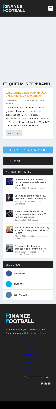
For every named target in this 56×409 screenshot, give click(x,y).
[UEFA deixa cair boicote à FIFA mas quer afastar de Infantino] (9, 197)
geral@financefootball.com (33, 333)
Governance (20, 204)
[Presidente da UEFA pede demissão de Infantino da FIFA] (9, 248)
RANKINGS (28, 368)
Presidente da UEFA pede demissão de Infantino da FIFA (30, 247)
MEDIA (28, 348)
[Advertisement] (28, 46)
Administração (34, 201)
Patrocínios (41, 188)
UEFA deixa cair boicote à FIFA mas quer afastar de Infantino (31, 197)
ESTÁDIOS (28, 362)
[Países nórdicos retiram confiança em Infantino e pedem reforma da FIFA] (9, 229)
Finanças (9, 103)
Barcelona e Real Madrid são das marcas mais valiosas (26, 94)
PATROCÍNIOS (28, 355)
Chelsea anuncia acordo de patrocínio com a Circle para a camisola (30, 182)
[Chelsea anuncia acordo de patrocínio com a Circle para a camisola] (9, 181)
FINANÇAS (28, 341)
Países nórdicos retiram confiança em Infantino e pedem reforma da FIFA (32, 230)
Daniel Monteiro (15, 100)
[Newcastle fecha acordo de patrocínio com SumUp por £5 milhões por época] (9, 213)
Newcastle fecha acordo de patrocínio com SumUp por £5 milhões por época (30, 214)
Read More (14, 133)
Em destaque (41, 100)
